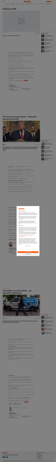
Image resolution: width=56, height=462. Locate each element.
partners (20, 219)
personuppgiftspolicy (21, 236)
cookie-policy (29, 235)
